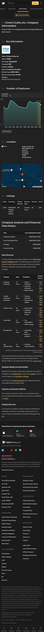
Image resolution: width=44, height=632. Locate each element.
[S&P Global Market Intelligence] (8, 458)
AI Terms (29, 620)
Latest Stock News (29, 500)
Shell (3, 560)
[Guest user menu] (40, 3)
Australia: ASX (6, 487)
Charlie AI (26, 558)
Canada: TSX (6, 494)
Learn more (37, 361)
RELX (3, 573)
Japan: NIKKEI (6, 500)
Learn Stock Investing (29, 548)
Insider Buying (6, 523)
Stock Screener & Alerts (30, 484)
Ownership (11, 9)
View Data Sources (7, 470)
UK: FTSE (4, 484)
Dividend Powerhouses (9, 520)
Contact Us (26, 537)
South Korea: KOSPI (8, 504)
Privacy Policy (20, 620)
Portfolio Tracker (28, 480)
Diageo (4, 567)
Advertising (26, 530)
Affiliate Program (28, 552)
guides (33, 374)
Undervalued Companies (9, 517)
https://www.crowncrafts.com (11, 79)
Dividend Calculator (29, 490)
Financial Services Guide (9, 623)
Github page (17, 374)
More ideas (5, 543)
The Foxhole (26, 507)
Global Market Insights (30, 504)
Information (23, 9)
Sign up (35, 3)
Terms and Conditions (8, 620)
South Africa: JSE (7, 497)
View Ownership (23, 15)
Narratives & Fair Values (30, 487)
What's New (26, 517)
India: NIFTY (5, 490)
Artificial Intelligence (8, 533)
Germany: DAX (6, 507)
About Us (26, 533)
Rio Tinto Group (7, 570)
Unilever (4, 563)
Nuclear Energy (6, 527)
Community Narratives (30, 514)
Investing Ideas (27, 510)
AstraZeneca (6, 553)
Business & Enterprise (29, 555)
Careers (25, 540)
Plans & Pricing (27, 527)
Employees (8, 131)
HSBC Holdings (6, 557)
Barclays (4, 580)
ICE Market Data (41, 310)
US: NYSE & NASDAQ (8, 480)
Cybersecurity (6, 540)
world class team (18, 380)
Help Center (26, 545)
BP (3, 577)
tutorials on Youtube (22, 376)
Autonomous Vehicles (8, 530)
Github (6, 398)
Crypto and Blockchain (9, 537)
